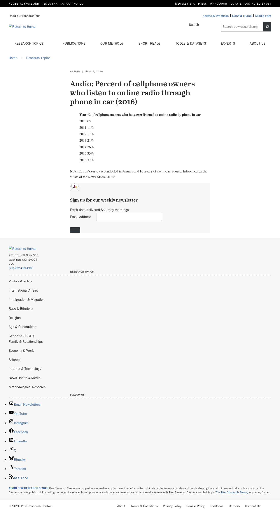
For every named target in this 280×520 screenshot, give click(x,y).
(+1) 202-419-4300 (21, 268)
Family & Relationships (26, 341)
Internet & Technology (25, 368)
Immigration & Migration (27, 299)
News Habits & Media (24, 378)
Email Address (80, 216)
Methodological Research (27, 387)
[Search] (267, 26)
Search (194, 24)
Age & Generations (22, 326)
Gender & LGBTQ (21, 336)
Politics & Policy (20, 281)
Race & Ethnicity (21, 308)
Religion (15, 317)
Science (14, 359)
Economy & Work (21, 350)
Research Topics (29, 43)
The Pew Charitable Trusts (231, 492)
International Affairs (23, 290)
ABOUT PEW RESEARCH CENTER (29, 488)
